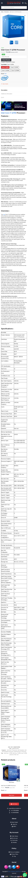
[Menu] (3, 3)
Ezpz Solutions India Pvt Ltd (14, 871)
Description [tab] (4, 90)
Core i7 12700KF (15, 70)
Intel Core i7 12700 (8, 113)
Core (17, 754)
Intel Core (6, 753)
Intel (5, 73)
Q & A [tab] (2, 97)
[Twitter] (14, 867)
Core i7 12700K (5, 70)
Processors (6, 11)
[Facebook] (10, 867)
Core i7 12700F (14, 67)
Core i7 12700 (24, 753)
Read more (11, 795)
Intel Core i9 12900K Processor (8, 785)
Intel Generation (21, 750)
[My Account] (23, 3)
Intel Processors (17, 751)
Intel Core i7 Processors (12, 750)
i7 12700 (10, 753)
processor (12, 754)
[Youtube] (18, 867)
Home (2, 11)
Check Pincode (6, 59)
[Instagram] (6, 867)
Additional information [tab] (6, 93)
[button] (25, 15)
